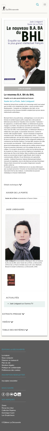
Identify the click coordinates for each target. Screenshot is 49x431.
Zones (4, 405)
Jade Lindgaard (27, 101)
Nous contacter (7, 358)
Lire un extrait (24, 88)
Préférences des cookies (11, 370)
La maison (5, 355)
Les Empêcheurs (8, 415)
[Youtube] (11, 394)
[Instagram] (7, 394)
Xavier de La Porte (12, 101)
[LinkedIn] (19, 394)
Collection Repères (9, 410)
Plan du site (6, 363)
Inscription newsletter (9, 381)
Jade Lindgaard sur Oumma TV (21, 304)
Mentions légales (8, 365)
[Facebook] (3, 394)
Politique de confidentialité (11, 368)
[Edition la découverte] (10, 6)
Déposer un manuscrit (10, 360)
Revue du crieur (8, 408)
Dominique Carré (8, 413)
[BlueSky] (15, 394)
